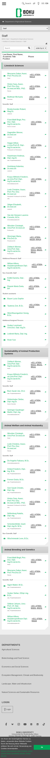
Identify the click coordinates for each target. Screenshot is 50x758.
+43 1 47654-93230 (34, 306)
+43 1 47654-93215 (34, 287)
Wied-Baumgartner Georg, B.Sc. (18, 314)
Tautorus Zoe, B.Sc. (15, 306)
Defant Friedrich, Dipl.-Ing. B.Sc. (16, 470)
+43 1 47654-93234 (35, 515)
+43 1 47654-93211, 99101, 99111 (37, 250)
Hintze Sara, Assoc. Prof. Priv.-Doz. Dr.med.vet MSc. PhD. (16, 86)
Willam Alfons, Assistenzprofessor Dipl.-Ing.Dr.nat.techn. (17, 265)
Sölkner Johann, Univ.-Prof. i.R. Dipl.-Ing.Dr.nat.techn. (16, 606)
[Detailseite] (45, 76)
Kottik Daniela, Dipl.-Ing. (15, 279)
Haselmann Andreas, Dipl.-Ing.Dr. (16, 157)
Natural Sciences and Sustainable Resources (20, 692)
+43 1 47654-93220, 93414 (35, 238)
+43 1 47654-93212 (35, 392)
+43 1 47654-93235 (36, 180)
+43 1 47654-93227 (34, 194)
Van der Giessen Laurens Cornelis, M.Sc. (17, 216)
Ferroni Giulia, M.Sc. (15, 480)
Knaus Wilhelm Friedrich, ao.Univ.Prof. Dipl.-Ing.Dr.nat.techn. (17, 179)
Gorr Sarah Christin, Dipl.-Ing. (15, 489)
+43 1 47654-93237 (36, 526)
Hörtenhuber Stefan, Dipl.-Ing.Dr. (15, 400)
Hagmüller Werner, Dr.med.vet (15, 133)
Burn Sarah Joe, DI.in (16, 391)
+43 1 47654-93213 (35, 76)
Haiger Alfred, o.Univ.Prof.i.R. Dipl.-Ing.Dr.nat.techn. (16, 145)
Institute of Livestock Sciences (12, 41)
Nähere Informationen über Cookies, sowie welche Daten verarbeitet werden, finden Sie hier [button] (16, 753)
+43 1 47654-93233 (36, 123)
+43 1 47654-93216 (34, 279)
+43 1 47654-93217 (35, 490)
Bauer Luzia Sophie (15, 299)
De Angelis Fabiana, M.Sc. (18, 461)
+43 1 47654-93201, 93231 (36, 607)
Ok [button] (42, 747)
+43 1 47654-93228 (34, 87)
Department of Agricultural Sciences (18, 21)
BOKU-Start (5, 39)
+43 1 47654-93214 (36, 146)
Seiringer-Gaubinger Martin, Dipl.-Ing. (15, 411)
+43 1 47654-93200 (34, 98)
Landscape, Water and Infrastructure (16, 684)
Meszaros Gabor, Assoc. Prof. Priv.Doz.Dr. (17, 75)
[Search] (29, 48)
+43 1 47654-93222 (37, 266)
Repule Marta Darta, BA (15, 287)
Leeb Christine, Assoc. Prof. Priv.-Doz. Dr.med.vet (16, 192)
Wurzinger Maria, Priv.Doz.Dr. (14, 237)
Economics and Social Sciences (15, 667)
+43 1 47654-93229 (35, 401)
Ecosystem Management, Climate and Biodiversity (22, 675)
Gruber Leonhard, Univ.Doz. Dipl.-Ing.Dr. (16, 326)
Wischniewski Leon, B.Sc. (18, 538)
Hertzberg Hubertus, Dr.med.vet (15, 167)
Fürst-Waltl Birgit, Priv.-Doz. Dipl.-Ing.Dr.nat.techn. (16, 122)
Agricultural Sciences (10, 650)
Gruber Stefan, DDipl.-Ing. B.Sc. (18, 594)
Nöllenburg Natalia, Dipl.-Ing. (15, 514)
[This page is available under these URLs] (46, 44)
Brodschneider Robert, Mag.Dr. (16, 110)
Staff (24, 41)
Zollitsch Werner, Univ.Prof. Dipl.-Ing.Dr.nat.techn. (14, 249)
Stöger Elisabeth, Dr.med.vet (14, 206)
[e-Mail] (4, 76)
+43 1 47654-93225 (35, 471)
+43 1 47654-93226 (35, 158)
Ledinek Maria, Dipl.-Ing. (17, 334)
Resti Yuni (11, 340)
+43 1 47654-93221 (34, 228)
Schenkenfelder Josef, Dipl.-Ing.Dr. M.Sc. (16, 525)
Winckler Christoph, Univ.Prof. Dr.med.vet (16, 227)
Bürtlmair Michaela (15, 97)
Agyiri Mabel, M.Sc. (15, 585)
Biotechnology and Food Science (15, 658)
